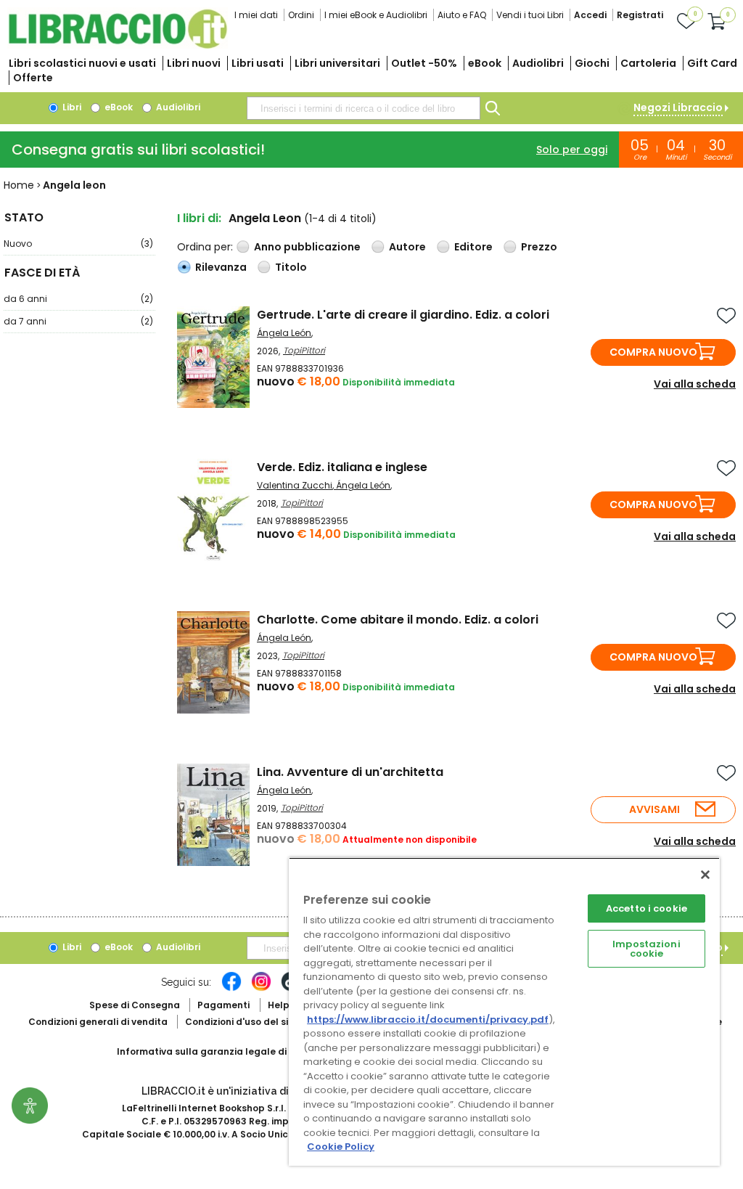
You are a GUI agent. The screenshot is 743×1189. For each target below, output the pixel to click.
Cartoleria (648, 63)
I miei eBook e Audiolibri (375, 15)
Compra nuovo (653, 352)
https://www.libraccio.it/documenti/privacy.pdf (428, 1019)
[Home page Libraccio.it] (117, 45)
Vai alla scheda (695, 384)
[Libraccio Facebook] (231, 989)
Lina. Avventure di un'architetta (350, 772)
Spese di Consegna (134, 1005)
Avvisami (654, 809)
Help (279, 1005)
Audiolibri (538, 63)
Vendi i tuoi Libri (530, 15)
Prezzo (539, 247)
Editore (473, 247)
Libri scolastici (82, 63)
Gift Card (712, 63)
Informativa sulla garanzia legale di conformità (229, 1051)
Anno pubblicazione (307, 247)
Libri (70, 107)
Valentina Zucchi (294, 485)
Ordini (301, 15)
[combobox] (363, 108)
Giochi (592, 63)
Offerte (33, 77)
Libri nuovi (194, 63)
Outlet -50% (424, 63)
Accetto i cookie (646, 908)
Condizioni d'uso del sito (241, 1022)
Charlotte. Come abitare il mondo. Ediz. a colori (397, 619)
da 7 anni (78, 321)
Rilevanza (221, 267)
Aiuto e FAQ (462, 15)
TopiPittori (304, 350)
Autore (407, 247)
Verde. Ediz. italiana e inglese (342, 467)
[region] (504, 1011)
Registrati (640, 15)
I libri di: (199, 218)
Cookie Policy (340, 1146)
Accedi (590, 15)
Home (19, 185)
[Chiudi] (705, 874)
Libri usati (257, 63)
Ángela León (284, 333)
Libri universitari (337, 63)
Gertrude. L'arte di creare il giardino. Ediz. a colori (403, 314)
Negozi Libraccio (678, 107)
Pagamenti (223, 1005)
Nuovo (78, 243)
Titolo (291, 267)
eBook (484, 63)
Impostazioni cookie (646, 948)
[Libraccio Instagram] (261, 989)
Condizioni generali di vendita (98, 1022)
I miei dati (256, 15)
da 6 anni (78, 299)
